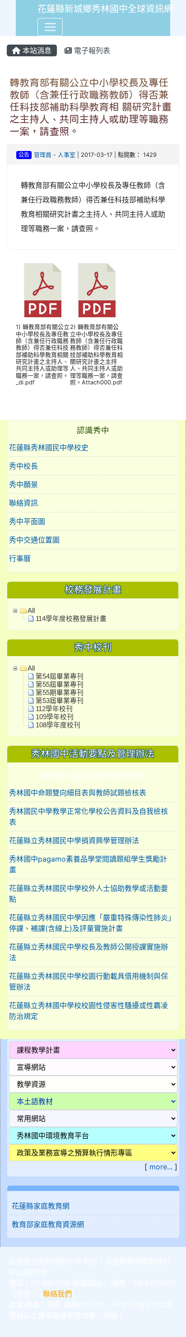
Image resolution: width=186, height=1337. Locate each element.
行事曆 (20, 558)
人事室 (66, 154)
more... (160, 1166)
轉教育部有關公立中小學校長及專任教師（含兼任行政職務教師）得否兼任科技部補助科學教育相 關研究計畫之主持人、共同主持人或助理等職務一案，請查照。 (90, 107)
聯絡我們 (57, 1293)
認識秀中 (93, 430)
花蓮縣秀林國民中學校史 (48, 447)
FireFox (124, 1304)
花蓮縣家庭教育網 (41, 1205)
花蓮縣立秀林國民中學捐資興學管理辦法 (74, 840)
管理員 (42, 154)
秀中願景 (23, 484)
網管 (54, 1304)
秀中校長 (23, 465)
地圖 (23, 1293)
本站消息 (35, 50)
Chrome (91, 1304)
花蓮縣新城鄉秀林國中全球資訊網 (105, 9)
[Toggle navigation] (50, 27)
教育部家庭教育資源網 (48, 1224)
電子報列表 (91, 50)
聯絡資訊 (23, 502)
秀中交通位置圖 (34, 539)
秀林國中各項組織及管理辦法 (93, 775)
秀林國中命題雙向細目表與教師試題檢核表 (77, 792)
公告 (24, 154)
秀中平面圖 (27, 521)
